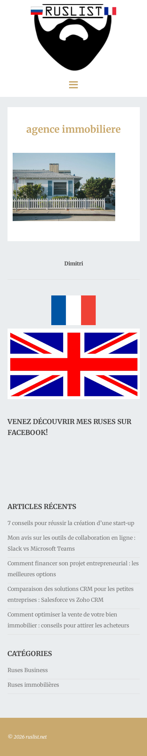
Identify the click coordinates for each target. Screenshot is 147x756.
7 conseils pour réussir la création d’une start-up (71, 523)
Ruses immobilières (33, 684)
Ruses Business (28, 670)
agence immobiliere (73, 129)
